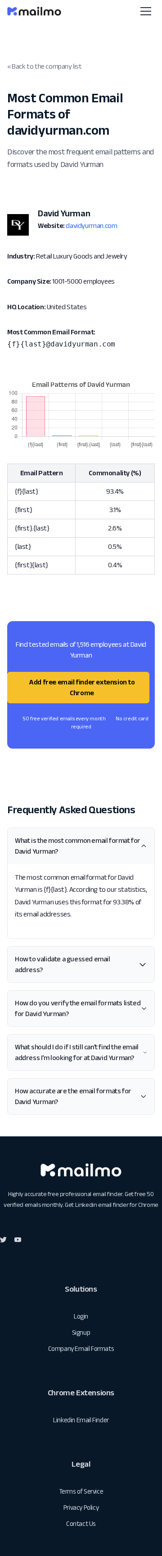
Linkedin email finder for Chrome (116, 1204)
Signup (81, 1332)
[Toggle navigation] (146, 11)
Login (81, 1316)
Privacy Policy (81, 1507)
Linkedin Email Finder (81, 1420)
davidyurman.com (91, 225)
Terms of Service (81, 1491)
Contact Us (81, 1523)
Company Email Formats (81, 1348)
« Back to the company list (44, 66)
